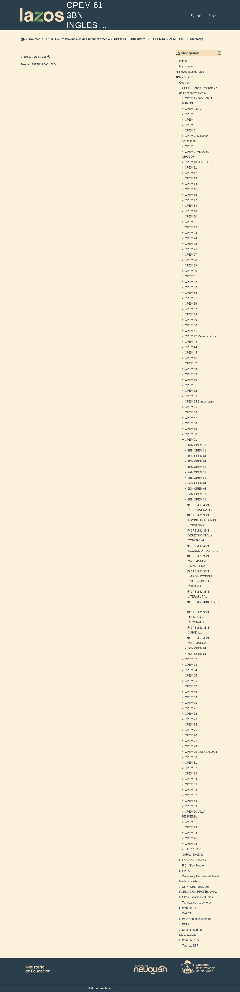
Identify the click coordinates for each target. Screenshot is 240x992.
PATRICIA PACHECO (44, 64)
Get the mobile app (100, 988)
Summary (196, 39)
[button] (193, 15)
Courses (184, 82)
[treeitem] (198, 503)
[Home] (42, 15)
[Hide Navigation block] (219, 53)
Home (183, 60)
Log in (213, 15)
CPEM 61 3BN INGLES (34, 56)
